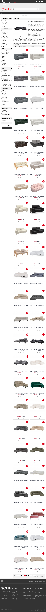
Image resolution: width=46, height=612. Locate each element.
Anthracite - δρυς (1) (5, 52)
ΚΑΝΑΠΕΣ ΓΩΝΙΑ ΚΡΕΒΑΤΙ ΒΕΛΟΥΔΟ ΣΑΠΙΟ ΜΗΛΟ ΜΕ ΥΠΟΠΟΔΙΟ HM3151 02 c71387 (37, 524)
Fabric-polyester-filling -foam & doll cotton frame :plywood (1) (7, 80)
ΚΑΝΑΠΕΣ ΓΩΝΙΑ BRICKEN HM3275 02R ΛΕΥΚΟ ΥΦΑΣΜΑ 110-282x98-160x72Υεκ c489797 (37, 371)
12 (31, 575)
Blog (24, 592)
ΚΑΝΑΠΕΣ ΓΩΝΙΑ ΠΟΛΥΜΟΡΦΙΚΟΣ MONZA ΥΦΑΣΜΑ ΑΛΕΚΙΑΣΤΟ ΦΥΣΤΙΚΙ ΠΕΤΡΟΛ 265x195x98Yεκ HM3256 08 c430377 (21, 546)
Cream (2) (3, 59)
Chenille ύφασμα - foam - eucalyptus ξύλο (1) (6, 74)
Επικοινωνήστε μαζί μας (28, 591)
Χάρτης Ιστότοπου (15, 599)
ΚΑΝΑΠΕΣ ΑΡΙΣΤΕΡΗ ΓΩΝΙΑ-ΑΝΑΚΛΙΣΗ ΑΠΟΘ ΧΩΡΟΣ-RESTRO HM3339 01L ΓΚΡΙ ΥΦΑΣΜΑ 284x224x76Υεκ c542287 (21, 371)
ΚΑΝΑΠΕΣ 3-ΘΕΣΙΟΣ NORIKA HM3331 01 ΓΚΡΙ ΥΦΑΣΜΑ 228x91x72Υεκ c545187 (21, 86)
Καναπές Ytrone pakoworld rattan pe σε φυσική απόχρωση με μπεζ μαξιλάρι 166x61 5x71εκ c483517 (21, 261)
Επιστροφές (25, 594)
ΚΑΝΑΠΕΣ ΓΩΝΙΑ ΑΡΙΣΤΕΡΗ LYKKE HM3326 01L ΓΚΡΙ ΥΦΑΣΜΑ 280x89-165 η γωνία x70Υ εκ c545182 (21, 480)
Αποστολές (14, 592)
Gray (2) (3, 64)
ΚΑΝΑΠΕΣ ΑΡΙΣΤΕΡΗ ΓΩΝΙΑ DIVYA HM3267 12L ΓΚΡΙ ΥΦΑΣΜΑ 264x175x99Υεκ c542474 (21, 349)
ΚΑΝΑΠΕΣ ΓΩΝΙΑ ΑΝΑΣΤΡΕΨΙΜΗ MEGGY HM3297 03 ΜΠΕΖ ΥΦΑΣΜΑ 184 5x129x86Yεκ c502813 (21, 393)
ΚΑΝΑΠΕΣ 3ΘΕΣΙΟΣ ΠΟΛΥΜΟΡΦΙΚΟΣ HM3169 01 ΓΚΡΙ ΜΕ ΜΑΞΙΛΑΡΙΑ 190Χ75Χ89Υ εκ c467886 (37, 152)
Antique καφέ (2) (5, 54)
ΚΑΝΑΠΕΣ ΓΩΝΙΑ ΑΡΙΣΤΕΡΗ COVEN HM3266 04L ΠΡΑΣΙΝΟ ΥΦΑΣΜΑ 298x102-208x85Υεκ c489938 (37, 458)
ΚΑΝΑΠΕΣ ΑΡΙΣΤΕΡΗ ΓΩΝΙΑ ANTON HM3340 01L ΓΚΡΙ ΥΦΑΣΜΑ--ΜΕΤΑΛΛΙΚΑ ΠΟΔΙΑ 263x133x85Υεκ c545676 (37, 283)
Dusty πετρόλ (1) (5, 63)
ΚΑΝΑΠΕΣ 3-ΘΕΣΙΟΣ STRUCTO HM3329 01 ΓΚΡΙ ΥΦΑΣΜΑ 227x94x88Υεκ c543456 (21, 108)
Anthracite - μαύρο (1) (5, 53)
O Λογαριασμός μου (27, 595)
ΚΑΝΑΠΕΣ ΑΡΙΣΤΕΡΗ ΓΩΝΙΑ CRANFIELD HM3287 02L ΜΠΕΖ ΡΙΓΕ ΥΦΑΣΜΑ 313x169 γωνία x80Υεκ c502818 (21, 327)
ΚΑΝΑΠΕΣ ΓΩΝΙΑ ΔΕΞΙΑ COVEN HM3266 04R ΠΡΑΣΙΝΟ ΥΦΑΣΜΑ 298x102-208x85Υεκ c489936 (37, 502)
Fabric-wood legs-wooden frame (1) (6, 83)
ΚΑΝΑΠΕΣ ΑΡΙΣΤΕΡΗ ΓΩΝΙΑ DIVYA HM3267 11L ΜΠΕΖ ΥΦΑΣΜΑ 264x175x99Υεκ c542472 (37, 327)
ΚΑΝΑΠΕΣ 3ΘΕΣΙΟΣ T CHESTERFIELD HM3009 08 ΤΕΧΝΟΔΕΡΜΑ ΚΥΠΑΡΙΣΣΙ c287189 (21, 130)
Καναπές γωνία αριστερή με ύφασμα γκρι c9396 (21, 502)
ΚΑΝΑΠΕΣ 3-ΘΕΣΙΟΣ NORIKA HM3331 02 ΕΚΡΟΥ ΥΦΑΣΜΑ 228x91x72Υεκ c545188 (37, 86)
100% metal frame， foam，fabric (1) (6, 71)
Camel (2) (3, 56)
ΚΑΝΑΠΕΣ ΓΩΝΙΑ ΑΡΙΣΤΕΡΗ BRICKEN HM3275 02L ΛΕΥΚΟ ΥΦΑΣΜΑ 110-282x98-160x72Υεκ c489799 (37, 415)
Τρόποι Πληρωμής (15, 591)
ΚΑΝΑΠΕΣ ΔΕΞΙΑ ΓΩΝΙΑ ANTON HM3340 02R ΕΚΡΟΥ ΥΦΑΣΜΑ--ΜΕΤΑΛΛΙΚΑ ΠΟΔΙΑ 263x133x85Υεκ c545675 (37, 568)
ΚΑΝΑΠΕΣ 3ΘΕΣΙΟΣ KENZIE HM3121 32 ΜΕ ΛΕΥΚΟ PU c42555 (37, 108)
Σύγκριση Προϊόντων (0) (22, 46)
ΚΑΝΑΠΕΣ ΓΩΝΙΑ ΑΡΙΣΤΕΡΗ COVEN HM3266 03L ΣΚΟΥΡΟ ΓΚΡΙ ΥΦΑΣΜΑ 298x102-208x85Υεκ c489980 (21, 458)
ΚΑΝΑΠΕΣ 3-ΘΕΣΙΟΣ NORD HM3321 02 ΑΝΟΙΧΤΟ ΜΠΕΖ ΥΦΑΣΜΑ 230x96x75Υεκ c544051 (37, 64)
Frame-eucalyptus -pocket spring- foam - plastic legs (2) (7, 85)
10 (28, 575)
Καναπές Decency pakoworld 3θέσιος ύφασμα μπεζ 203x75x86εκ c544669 (21, 196)
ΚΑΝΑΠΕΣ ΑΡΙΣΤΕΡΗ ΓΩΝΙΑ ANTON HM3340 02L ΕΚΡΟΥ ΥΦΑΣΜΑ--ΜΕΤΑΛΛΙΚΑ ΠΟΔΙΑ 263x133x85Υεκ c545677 (21, 305)
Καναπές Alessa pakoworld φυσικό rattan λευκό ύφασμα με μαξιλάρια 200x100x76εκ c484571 (21, 174)
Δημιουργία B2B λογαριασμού (29, 598)
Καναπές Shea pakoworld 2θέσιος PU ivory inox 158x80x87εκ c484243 (21, 218)
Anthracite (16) (4, 50)
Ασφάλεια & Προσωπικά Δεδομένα (16, 595)
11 (29, 575)
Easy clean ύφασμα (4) (5, 78)
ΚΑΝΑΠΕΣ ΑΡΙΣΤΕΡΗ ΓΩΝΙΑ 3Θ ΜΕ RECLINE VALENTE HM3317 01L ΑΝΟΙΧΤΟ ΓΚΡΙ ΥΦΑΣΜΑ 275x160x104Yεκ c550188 (37, 261)
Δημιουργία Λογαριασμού (28, 597)
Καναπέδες (25, 15)
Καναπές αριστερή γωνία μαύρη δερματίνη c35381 (37, 349)
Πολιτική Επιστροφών (16, 596)
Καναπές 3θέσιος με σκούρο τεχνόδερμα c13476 (21, 152)
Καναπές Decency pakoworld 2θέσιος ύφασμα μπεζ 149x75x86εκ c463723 (37, 174)
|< (14, 575)
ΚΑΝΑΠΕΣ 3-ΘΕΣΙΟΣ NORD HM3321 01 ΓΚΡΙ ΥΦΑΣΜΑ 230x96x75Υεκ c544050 (21, 64)
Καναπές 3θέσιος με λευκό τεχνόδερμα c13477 (37, 130)
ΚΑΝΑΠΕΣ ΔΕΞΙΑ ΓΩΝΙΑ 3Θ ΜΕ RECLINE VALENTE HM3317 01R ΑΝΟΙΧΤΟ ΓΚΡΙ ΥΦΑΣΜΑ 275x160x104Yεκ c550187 (37, 546)
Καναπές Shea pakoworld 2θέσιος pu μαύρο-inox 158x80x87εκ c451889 (37, 218)
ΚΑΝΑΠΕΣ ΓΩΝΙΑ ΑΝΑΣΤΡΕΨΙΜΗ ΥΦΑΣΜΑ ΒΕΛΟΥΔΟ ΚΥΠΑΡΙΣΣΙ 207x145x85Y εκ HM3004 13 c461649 (37, 393)
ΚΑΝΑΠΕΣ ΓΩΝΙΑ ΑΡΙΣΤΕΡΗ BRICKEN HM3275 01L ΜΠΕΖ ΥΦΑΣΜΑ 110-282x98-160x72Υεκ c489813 (21, 415)
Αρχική (21, 15)
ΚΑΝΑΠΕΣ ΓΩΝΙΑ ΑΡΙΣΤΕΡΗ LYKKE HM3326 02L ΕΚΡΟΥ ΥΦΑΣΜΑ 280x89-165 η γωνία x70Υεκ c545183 (37, 480)
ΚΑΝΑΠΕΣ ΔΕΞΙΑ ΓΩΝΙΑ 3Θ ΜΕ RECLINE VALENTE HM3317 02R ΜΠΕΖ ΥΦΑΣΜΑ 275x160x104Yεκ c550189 (21, 568)
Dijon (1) (3, 60)
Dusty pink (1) (4, 61)
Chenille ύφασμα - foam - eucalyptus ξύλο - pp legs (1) (7, 76)
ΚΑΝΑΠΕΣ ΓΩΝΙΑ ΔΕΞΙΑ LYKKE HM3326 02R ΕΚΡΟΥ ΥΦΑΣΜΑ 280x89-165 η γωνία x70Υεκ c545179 (21, 524)
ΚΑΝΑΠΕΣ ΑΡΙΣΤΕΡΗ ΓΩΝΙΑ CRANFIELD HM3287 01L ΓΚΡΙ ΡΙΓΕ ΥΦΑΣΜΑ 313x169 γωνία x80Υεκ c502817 (37, 305)
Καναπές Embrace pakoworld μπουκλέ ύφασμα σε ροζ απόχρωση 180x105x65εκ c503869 (37, 196)
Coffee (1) (3, 57)
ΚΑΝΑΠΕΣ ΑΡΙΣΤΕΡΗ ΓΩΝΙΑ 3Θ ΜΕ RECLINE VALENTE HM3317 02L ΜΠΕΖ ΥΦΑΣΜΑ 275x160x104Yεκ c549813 (21, 283)
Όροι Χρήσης (14, 598)
